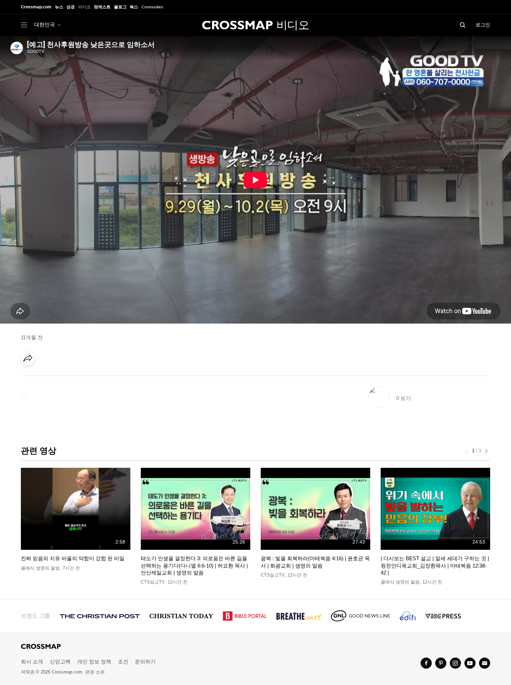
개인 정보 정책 (94, 661)
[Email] (72, 377)
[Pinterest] (58, 377)
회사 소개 (32, 661)
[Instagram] (455, 663)
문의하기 (145, 661)
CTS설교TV (153, 582)
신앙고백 (60, 661)
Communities (152, 7)
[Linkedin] (44, 377)
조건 (123, 661)
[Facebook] (29, 377)
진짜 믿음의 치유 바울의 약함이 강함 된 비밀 (72, 558)
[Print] (86, 377)
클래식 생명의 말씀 (40, 568)
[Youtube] (470, 663)
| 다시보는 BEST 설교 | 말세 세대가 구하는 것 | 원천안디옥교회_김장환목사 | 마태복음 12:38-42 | (435, 565)
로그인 (483, 24)
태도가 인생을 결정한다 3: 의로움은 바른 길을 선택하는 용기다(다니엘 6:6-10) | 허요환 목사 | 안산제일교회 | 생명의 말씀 (194, 565)
